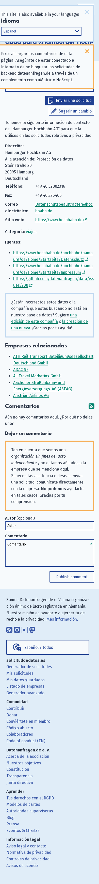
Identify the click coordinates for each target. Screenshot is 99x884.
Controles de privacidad (28, 859)
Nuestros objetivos (23, 763)
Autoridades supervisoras (29, 811)
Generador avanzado (25, 692)
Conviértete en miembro (28, 721)
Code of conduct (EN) (25, 740)
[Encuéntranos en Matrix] (25, 628)
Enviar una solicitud (74, 100)
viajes (31, 231)
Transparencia (19, 776)
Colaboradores (19, 734)
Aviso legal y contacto (26, 846)
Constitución (17, 769)
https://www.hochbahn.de (58, 219)
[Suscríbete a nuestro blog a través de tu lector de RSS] (9, 628)
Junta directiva (19, 782)
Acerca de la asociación (27, 756)
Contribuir (15, 708)
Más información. (62, 619)
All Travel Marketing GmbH (37, 376)
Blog (10, 817)
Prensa (12, 824)
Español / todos (38, 647)
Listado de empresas (25, 686)
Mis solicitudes (20, 673)
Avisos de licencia (22, 865)
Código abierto (19, 728)
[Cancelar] (87, 12)
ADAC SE (20, 369)
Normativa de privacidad (28, 852)
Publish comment (72, 576)
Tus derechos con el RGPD (30, 798)
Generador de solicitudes (29, 666)
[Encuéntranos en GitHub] (17, 628)
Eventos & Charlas (23, 830)
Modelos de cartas (23, 804)
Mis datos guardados (25, 680)
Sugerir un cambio (75, 111)
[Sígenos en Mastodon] (32, 628)
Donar (12, 715)
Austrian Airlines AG (31, 395)
